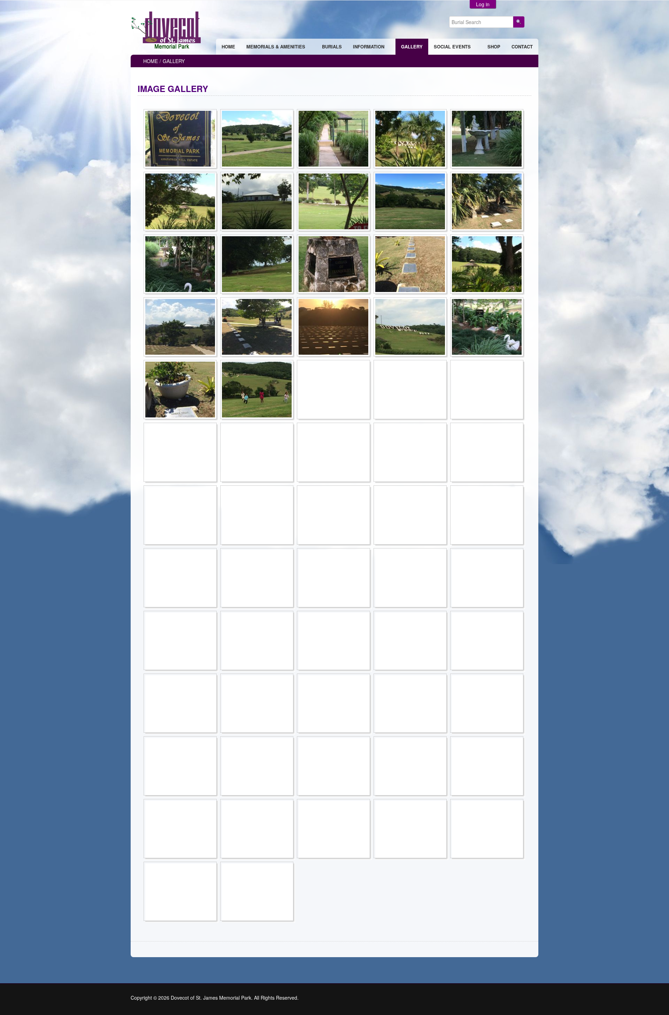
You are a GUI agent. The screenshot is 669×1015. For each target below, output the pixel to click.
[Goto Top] (536, 997)
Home (150, 60)
